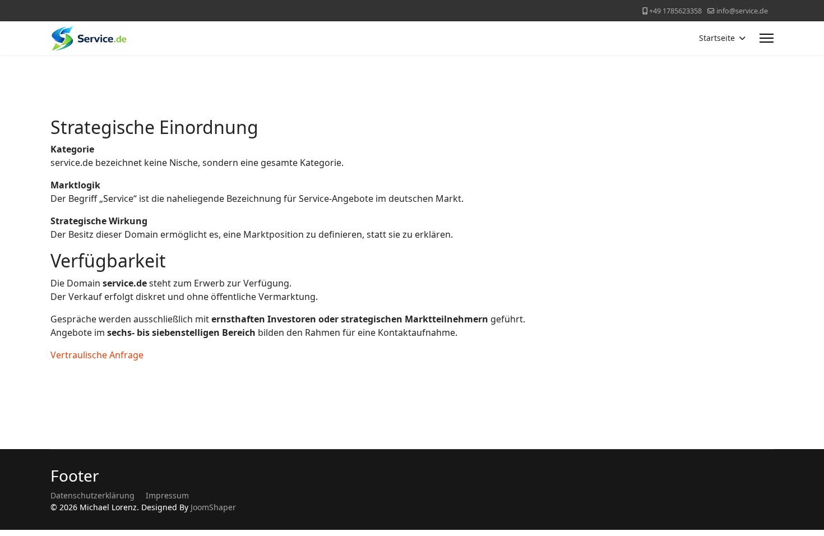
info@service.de (742, 11)
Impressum (167, 495)
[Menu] (767, 38)
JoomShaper (213, 507)
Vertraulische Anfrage (96, 355)
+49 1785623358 (675, 11)
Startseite (717, 38)
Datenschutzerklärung (92, 495)
